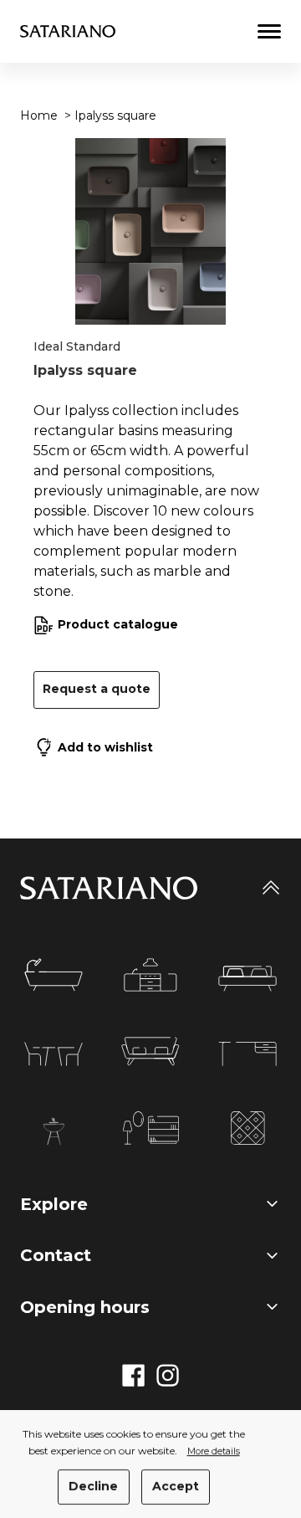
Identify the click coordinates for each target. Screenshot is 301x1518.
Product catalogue (118, 624)
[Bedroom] (247, 979)
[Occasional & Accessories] (151, 1128)
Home (39, 115)
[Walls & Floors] (248, 1128)
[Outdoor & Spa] (53, 1131)
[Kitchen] (150, 975)
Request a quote (96, 688)
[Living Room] (150, 1051)
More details (213, 1451)
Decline (93, 1486)
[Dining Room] (53, 1054)
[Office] (247, 1054)
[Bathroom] (53, 975)
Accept (175, 1486)
